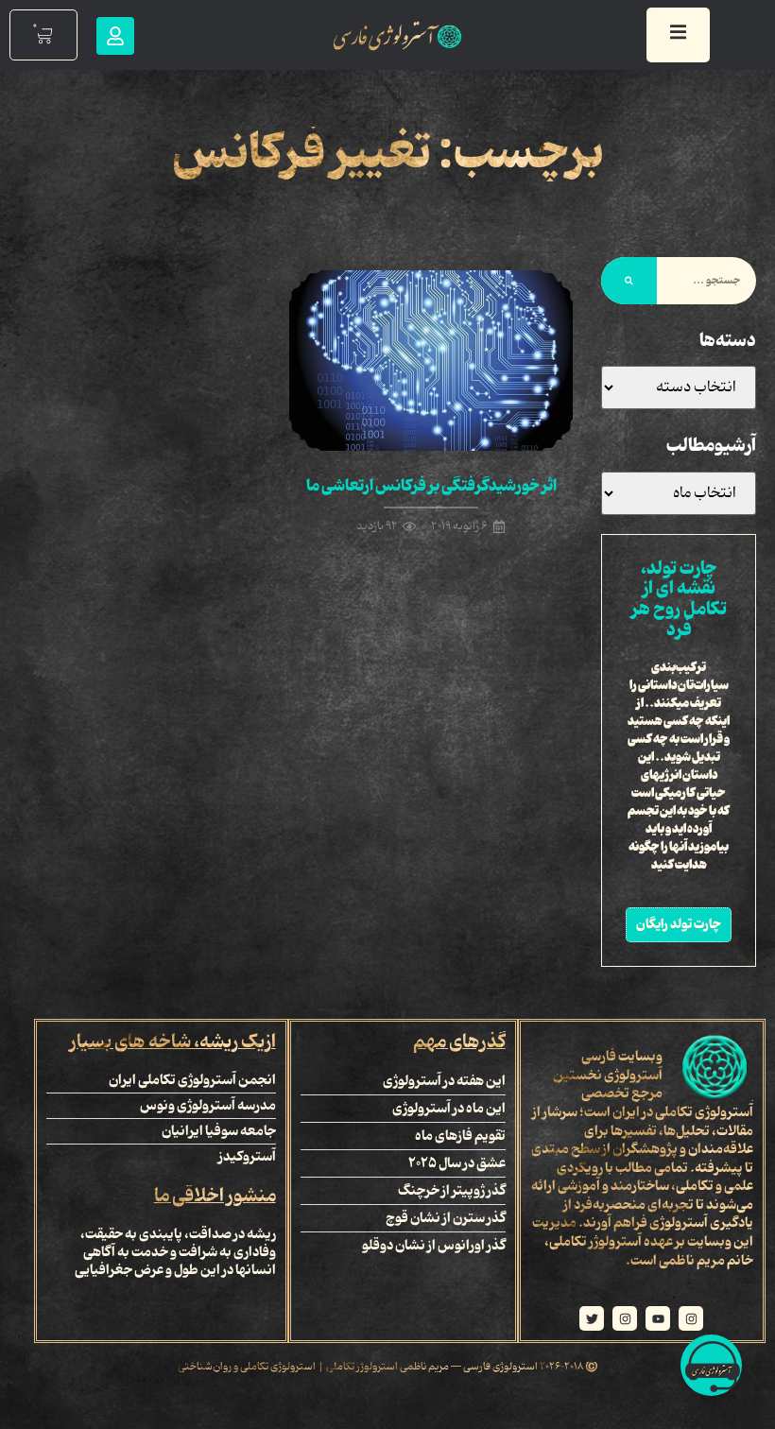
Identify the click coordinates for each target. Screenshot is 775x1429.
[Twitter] (591, 1318)
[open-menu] (678, 35)
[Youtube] (658, 1318)
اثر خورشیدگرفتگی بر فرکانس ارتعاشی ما (431, 486)
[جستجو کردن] (629, 280)
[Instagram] (691, 1318)
